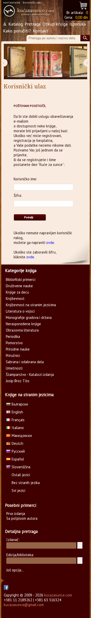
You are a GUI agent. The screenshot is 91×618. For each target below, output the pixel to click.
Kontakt (40, 31)
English (17, 412)
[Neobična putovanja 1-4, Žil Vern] (47, 61)
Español (18, 459)
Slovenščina (21, 467)
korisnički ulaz (32, 2)
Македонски (22, 435)
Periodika (13, 336)
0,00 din (81, 17)
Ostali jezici (21, 474)
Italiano (18, 427)
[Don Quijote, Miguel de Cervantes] (16, 61)
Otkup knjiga (54, 24)
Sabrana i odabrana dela (25, 361)
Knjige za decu (17, 292)
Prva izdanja (15, 513)
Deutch (17, 443)
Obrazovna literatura (22, 330)
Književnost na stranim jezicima (31, 304)
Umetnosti (14, 368)
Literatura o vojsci (20, 311)
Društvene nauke (19, 285)
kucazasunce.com (58, 595)
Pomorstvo (14, 342)
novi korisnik (11, 2)
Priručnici (13, 355)
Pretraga (32, 24)
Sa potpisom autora (21, 518)
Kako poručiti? (17, 31)
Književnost (15, 298)
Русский (18, 451)
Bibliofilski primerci (20, 279)
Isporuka (78, 24)
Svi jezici (18, 490)
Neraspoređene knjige (23, 323)
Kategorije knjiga (20, 270)
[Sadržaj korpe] (83, 5)
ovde (50, 242)
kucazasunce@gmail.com (24, 604)
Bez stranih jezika (26, 482)
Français (18, 419)
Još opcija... (15, 570)
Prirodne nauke (18, 349)
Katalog (15, 24)
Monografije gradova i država (29, 317)
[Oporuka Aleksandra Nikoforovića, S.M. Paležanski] (79, 61)
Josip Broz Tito (17, 380)
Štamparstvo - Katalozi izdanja (30, 374)
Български (20, 404)
